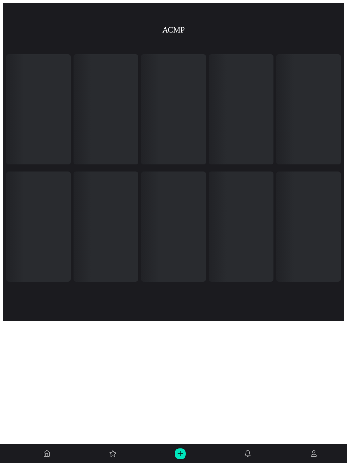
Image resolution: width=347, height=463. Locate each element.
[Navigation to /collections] (113, 453)
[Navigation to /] (47, 453)
